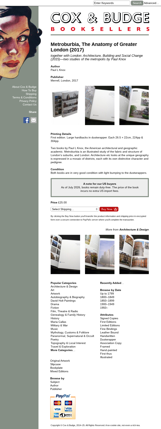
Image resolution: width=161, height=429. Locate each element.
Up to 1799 (107, 293)
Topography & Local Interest (68, 343)
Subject (54, 381)
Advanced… (151, 3)
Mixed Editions (59, 371)
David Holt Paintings (63, 300)
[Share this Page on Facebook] (26, 120)
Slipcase (55, 364)
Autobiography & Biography (68, 297)
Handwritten (107, 336)
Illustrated (106, 357)
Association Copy (111, 343)
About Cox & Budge (24, 86)
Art (52, 290)
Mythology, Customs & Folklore (70, 332)
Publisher (56, 389)
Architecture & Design (64, 286)
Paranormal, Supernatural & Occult (72, 336)
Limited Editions (110, 325)
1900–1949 (107, 304)
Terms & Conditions (24, 97)
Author (54, 385)
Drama (55, 304)
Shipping (31, 93)
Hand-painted (108, 350)
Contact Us (30, 104)
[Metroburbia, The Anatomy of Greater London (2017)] (65, 107)
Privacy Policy (28, 100)
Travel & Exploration (63, 346)
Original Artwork (60, 360)
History (55, 318)
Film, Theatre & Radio (64, 311)
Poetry (55, 339)
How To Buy (29, 90)
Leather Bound (109, 332)
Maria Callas (58, 321)
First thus (106, 353)
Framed (105, 346)
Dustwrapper (108, 339)
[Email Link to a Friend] (34, 120)
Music (54, 328)
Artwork (55, 293)
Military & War (59, 325)
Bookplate (56, 367)
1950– (104, 307)
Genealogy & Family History (68, 314)
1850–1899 (107, 300)
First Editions (108, 321)
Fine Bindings (108, 328)
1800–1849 (107, 297)
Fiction (55, 307)
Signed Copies (109, 318)
